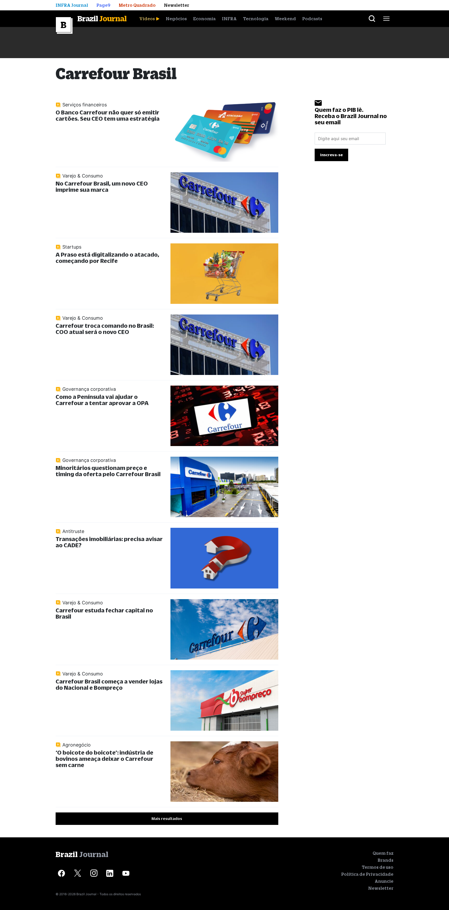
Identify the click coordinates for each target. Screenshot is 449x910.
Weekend (285, 18)
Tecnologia (255, 18)
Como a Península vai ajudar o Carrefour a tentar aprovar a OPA (102, 399)
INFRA (229, 18)
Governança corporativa (89, 389)
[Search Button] (372, 18)
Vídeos (147, 18)
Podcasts (312, 18)
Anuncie (384, 881)
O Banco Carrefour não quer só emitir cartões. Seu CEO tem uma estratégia (108, 115)
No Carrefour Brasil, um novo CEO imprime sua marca (102, 186)
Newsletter (380, 888)
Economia (204, 18)
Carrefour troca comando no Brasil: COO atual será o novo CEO (105, 328)
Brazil (102, 18)
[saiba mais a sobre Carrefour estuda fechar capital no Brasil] (224, 629)
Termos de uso (377, 867)
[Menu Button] (386, 18)
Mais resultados (166, 818)
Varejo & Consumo (82, 176)
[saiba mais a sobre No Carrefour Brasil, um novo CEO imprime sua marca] (224, 202)
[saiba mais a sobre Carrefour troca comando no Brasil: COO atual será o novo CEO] (224, 344)
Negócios (176, 18)
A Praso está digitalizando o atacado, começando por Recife (107, 257)
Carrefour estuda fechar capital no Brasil (104, 613)
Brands (385, 860)
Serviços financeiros (84, 104)
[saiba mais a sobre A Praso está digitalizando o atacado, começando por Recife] (224, 273)
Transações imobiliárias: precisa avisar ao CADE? (109, 542)
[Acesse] (61, 873)
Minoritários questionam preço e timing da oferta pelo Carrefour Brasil (108, 470)
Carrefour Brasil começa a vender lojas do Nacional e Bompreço (109, 684)
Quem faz (383, 853)
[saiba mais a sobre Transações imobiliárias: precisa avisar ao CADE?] (224, 558)
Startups (71, 247)
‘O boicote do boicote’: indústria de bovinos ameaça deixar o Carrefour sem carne (104, 758)
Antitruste (73, 531)
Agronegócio (76, 745)
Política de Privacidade (367, 874)
